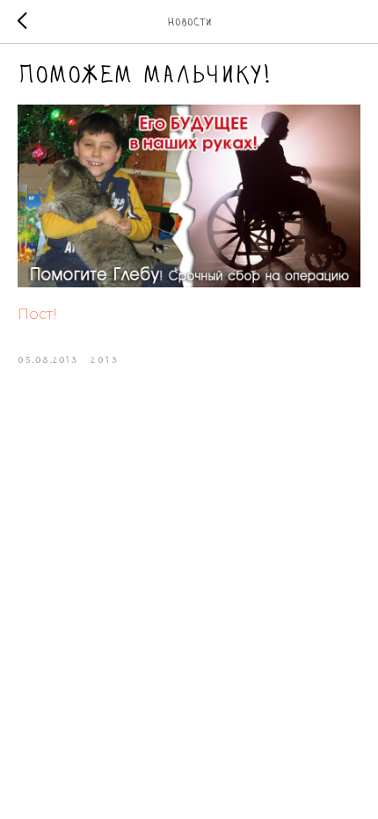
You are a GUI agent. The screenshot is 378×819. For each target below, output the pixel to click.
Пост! (37, 314)
